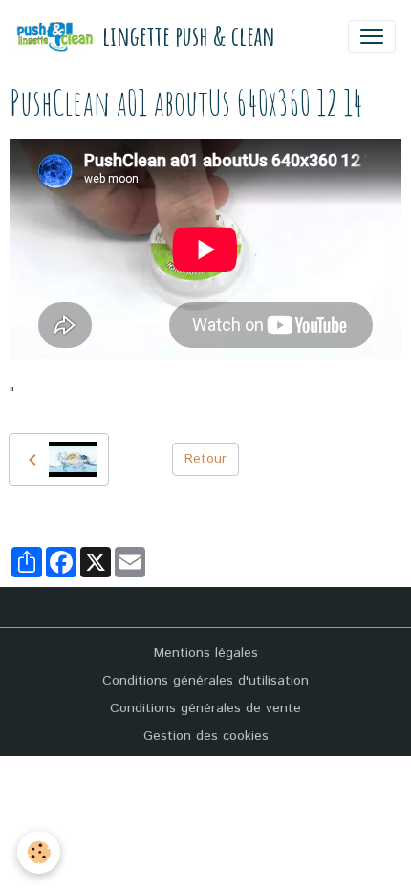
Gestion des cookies (206, 736)
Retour (205, 458)
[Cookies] (38, 852)
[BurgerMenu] (372, 36)
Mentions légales (206, 653)
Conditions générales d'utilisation (205, 680)
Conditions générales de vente (205, 708)
